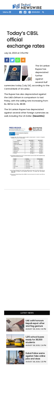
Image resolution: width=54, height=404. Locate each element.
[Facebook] (6, 60)
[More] (23, 60)
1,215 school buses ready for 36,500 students (35, 339)
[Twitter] (12, 60)
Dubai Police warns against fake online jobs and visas (35, 356)
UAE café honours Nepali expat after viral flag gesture (35, 323)
